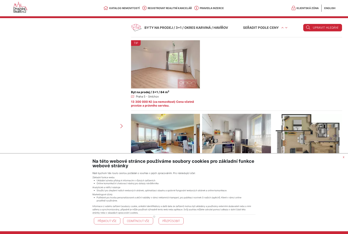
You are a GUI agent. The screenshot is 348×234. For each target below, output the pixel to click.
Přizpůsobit (171, 221)
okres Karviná (197, 28)
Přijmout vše (107, 221)
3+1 (179, 28)
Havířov (221, 28)
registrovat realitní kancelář (170, 8)
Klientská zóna (308, 8)
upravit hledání (325, 27)
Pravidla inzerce (212, 8)
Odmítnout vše (138, 221)
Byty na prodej (158, 28)
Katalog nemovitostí (124, 8)
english (329, 8)
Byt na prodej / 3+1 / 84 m (150, 92)
